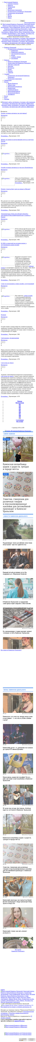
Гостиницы (14, 58)
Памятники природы (17, 52)
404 (20, 409)
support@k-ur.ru (19, 1021)
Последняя (19, 421)
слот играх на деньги (7, 376)
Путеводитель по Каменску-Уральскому (20, 49)
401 (20, 404)
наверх (3, 989)
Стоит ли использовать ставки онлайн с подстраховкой (17, 283)
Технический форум (14, 93)
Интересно (11, 68)
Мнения (10, 71)
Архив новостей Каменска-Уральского (19, 63)
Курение (3, 315)
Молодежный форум (14, 91)
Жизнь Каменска (13, 83)
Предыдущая (20, 403)
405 (20, 410)
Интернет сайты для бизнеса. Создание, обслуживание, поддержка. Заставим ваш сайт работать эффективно (18, 42)
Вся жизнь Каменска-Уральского (18, 950)
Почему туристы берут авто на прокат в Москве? (15, 189)
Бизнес (10, 69)
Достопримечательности (18, 53)
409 (20, 417)
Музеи (13, 55)
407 (20, 413)
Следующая (20, 420)
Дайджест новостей (13, 64)
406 (20, 412)
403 (20, 407)
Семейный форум (13, 89)
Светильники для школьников (10, 338)
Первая (19, 401)
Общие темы (11, 85)
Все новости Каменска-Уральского (11, 650)
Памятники (14, 50)
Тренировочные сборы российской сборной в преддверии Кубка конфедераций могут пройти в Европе (15, 215)
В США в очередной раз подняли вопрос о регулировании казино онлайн (14, 244)
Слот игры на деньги (7, 363)
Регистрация (28, 22)
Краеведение (11, 88)
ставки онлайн (28, 295)
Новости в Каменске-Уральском (17, 61)
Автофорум (11, 94)
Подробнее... (5, 136)
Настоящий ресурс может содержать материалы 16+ (16, 1007)
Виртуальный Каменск (11, 2)
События (10, 72)
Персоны (10, 66)
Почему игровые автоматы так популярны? (14, 113)
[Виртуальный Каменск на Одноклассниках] (18, 1033)
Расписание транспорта (15, 78)
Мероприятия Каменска (15, 86)
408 (20, 415)
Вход (33, 22)
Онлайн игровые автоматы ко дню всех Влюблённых (17, 167)
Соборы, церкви (16, 57)
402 (20, 406)
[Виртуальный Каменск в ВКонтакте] (18, 1026)
